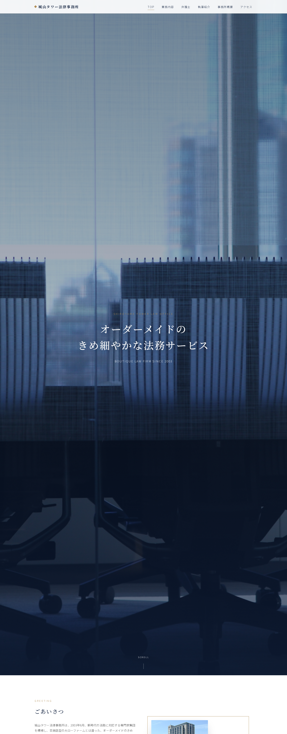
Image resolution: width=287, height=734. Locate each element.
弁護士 (186, 7)
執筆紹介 (204, 7)
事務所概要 (225, 7)
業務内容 (168, 7)
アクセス (246, 7)
